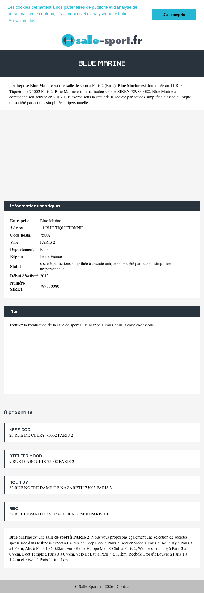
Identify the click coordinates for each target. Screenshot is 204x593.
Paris (110, 85)
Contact (123, 586)
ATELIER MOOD (25, 456)
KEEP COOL (21, 430)
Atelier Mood (132, 542)
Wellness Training (153, 548)
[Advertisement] (102, 155)
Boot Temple (33, 554)
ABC (13, 508)
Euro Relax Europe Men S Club (93, 548)
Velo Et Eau (86, 554)
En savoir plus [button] (21, 21)
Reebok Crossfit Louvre (149, 554)
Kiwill (30, 559)
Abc (28, 548)
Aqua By (169, 542)
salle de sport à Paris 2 (85, 85)
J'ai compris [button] (174, 14)
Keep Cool (94, 542)
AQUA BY (18, 482)
